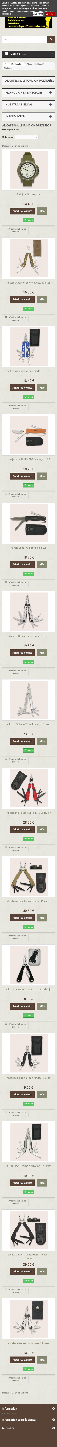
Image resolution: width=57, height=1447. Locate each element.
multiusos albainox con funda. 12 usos (28, 370)
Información (15, 116)
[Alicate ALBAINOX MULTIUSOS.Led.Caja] (28, 965)
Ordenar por (8, 137)
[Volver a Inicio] (5, 64)
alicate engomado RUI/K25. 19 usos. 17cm (28, 1256)
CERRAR (50, 14)
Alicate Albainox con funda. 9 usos (28, 636)
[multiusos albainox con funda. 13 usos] (28, 1053)
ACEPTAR (38, 14)
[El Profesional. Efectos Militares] (28, 19)
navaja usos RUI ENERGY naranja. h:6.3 (28, 459)
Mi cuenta (8, 1428)
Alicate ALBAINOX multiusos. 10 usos (28, 724)
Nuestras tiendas (19, 104)
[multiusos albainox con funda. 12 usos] (28, 346)
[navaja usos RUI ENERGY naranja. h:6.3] (28, 435)
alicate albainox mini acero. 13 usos (28, 1343)
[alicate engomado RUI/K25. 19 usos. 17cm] (28, 1230)
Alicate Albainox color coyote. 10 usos (28, 282)
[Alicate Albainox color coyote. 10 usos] (28, 258)
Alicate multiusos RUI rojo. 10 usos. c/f (29, 812)
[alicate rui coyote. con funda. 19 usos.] (28, 877)
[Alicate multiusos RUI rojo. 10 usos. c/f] (28, 788)
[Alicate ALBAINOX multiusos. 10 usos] (28, 700)
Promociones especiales (23, 92)
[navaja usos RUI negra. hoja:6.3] (28, 523)
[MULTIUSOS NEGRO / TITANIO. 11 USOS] (28, 1142)
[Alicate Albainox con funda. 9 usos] (28, 611)
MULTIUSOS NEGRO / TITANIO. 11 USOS (28, 1166)
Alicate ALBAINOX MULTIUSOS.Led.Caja (28, 989)
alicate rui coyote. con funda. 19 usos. (28, 901)
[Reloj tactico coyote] (28, 170)
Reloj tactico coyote (28, 194)
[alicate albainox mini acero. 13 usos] (28, 1319)
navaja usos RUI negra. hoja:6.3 (28, 547)
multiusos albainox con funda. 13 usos (28, 1077)
